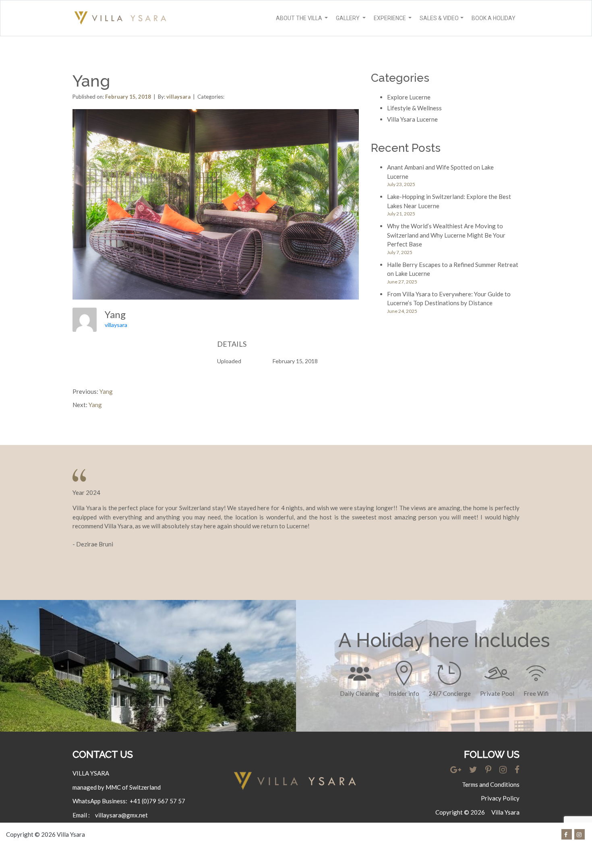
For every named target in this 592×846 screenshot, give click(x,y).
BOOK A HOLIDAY (493, 18)
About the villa (299, 18)
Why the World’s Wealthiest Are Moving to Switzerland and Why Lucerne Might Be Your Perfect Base (446, 235)
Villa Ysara (505, 812)
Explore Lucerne (409, 97)
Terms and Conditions (491, 784)
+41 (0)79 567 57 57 (157, 801)
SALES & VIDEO (439, 18)
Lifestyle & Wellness (414, 108)
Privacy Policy (500, 798)
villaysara (116, 324)
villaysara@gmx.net (121, 815)
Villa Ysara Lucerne (412, 119)
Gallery (348, 18)
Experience (390, 18)
